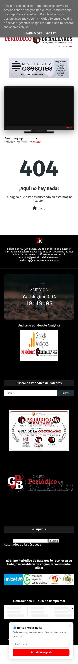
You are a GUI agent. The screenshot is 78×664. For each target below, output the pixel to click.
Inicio (41, 208)
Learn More (33, 33)
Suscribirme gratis (41, 652)
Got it (51, 33)
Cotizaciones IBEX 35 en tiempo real (39, 601)
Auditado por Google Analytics (39, 325)
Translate (34, 142)
